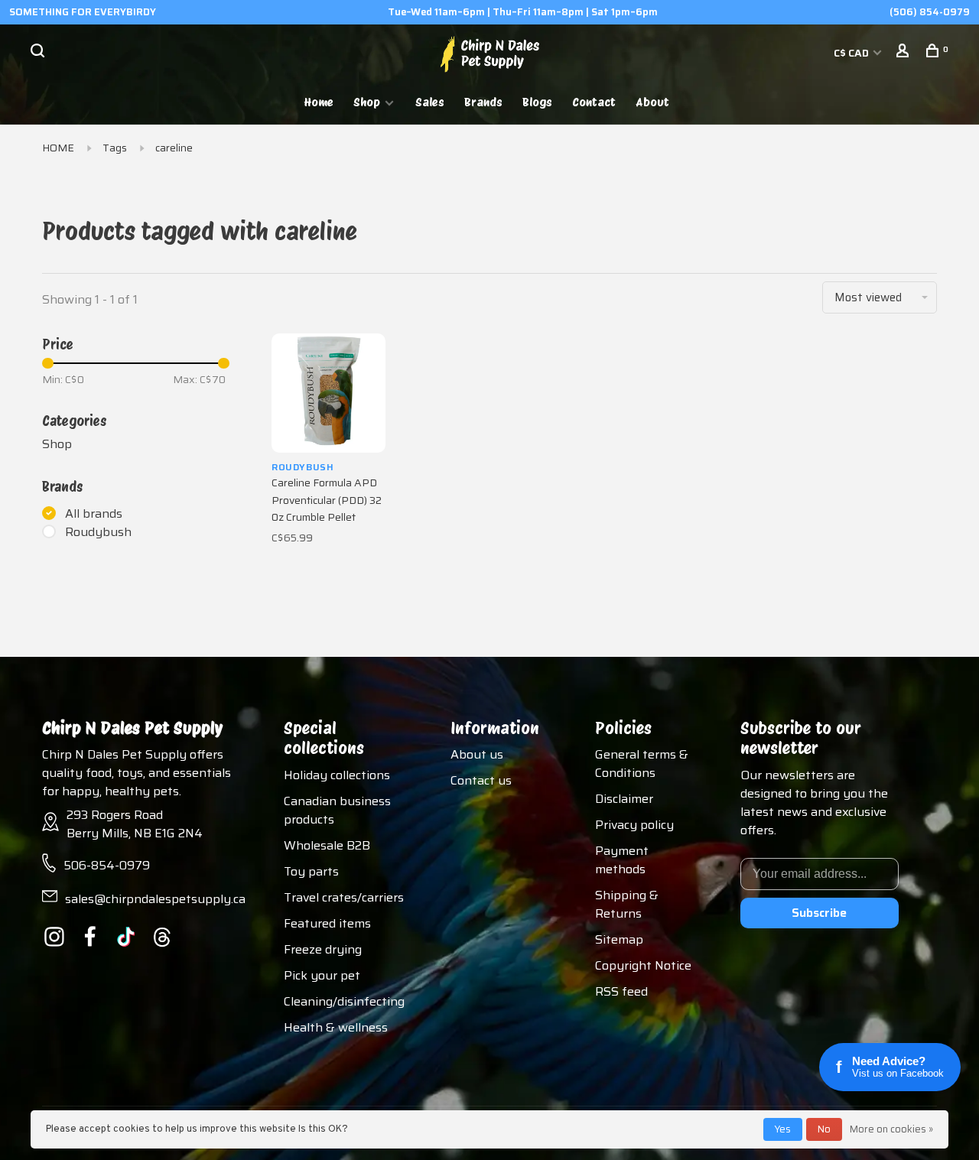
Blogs (537, 102)
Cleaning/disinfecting (344, 1001)
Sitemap (619, 939)
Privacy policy (634, 824)
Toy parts (311, 871)
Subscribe (819, 912)
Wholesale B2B (327, 845)
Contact (594, 102)
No (824, 1129)
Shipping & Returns (627, 904)
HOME (58, 147)
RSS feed (621, 991)
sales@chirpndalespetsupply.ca (155, 898)
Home (318, 102)
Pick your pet (322, 975)
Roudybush (98, 532)
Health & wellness (336, 1027)
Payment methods (622, 860)
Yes (783, 1129)
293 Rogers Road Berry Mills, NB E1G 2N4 (135, 824)
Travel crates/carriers (344, 897)
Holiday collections (337, 775)
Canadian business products (337, 810)
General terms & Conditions (641, 763)
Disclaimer (624, 798)
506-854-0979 (106, 865)
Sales (429, 102)
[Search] (39, 52)
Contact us (481, 780)
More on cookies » (891, 1129)
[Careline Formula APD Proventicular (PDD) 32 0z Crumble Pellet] (328, 393)
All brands (93, 514)
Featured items (327, 923)
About (652, 102)
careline (174, 147)
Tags (114, 147)
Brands (483, 102)
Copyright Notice (643, 965)
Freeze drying (323, 949)
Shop (366, 102)
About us (476, 754)
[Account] (904, 52)
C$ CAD (852, 52)
